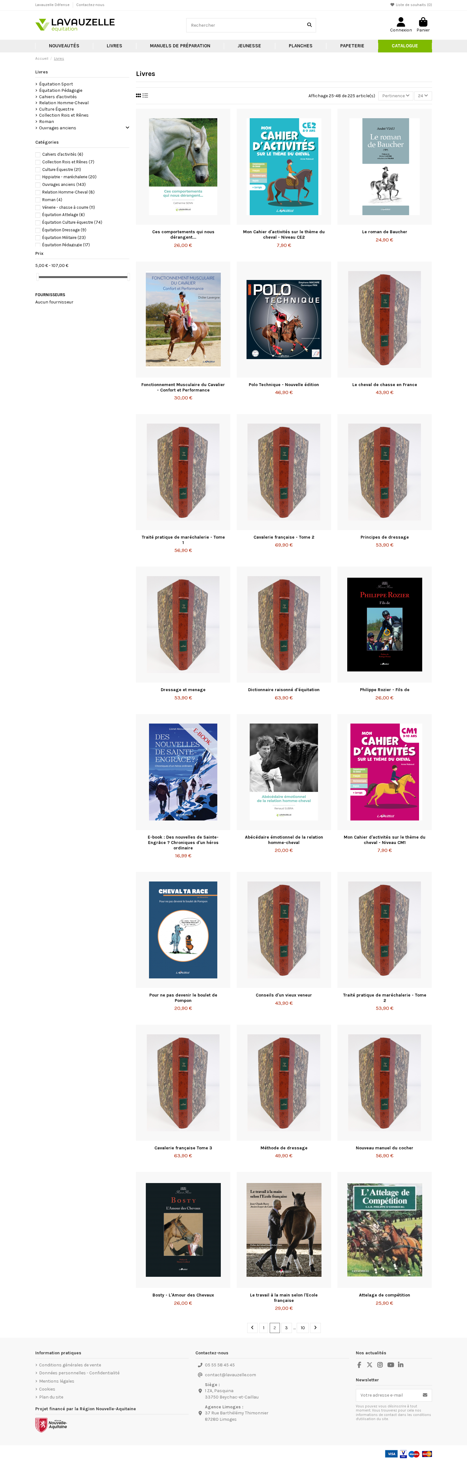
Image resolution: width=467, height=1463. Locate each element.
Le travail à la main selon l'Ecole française (284, 1297)
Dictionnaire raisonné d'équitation (284, 689)
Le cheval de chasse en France (384, 384)
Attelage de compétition (384, 1295)
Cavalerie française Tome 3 (183, 1148)
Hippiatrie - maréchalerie (69, 176)
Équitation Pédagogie (60, 90)
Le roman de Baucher (384, 232)
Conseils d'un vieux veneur (284, 995)
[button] (114, 46)
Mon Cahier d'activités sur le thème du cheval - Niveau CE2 (284, 234)
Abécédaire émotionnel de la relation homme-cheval (284, 839)
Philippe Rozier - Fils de (384, 689)
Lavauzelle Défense (53, 5)
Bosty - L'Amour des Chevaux (183, 1295)
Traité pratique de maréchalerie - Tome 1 (183, 539)
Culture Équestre (56, 109)
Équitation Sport (56, 84)
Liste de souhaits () (413, 5)
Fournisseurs (50, 294)
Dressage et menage (183, 689)
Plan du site (51, 1397)
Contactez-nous (90, 5)
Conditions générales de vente (70, 1365)
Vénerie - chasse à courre (68, 207)
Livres (41, 72)
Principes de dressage (385, 537)
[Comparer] (182, 222)
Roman (46, 121)
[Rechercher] (309, 25)
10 (303, 1327)
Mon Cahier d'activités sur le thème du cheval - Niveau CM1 (384, 839)
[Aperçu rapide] (192, 222)
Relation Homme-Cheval (64, 102)
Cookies (47, 1389)
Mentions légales (56, 1381)
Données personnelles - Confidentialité (79, 1373)
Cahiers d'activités (58, 96)
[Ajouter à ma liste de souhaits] (173, 222)
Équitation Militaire (64, 237)
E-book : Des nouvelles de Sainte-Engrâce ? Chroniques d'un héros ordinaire (183, 842)
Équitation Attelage (63, 214)
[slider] (37, 277)
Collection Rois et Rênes (64, 115)
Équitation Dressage (64, 230)
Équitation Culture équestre (72, 222)
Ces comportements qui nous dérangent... (183, 234)
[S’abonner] (425, 1395)
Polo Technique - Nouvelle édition (284, 384)
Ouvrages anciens (57, 128)
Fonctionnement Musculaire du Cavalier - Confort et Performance (183, 387)
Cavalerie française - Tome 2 (284, 537)
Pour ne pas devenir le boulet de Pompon (183, 997)
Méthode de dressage (284, 1148)
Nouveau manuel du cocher (384, 1148)
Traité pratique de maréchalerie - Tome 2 (384, 997)
